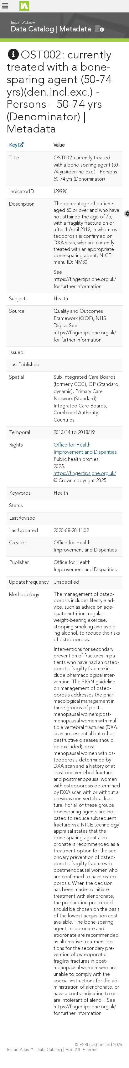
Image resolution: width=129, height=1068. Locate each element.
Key (13, 145)
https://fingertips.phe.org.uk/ (85, 473)
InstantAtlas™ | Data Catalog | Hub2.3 (43, 1050)
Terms (91, 1050)
